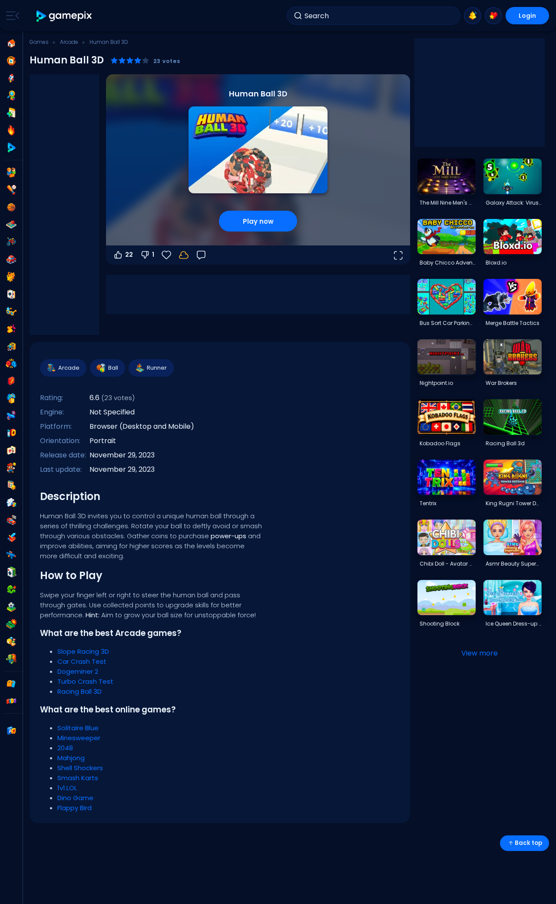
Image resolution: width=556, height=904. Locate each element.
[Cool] (11, 311)
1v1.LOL (67, 787)
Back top (528, 843)
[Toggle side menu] (11, 16)
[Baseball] (11, 190)
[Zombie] (11, 659)
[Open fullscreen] (398, 255)
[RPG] (11, 537)
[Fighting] (11, 363)
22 (129, 254)
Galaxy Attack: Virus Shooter (513, 202)
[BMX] (11, 242)
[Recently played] (11, 61)
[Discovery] (11, 95)
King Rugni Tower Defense (513, 503)
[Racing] (11, 520)
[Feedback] (201, 255)
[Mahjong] (11, 450)
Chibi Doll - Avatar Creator (447, 563)
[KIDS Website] (11, 701)
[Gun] (11, 415)
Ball (113, 368)
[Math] (11, 485)
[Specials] (11, 147)
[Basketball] (11, 207)
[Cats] (11, 276)
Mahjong (71, 757)
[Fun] (11, 398)
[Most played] (11, 78)
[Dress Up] (11, 329)
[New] (11, 113)
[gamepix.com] (64, 16)
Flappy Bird (74, 807)
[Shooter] (11, 554)
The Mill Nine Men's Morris (447, 202)
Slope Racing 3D (83, 651)
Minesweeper (78, 737)
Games (39, 42)
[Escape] (11, 346)
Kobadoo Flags (440, 443)
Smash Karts (77, 777)
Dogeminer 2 (77, 671)
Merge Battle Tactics (512, 323)
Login (527, 15)
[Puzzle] (11, 502)
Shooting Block (440, 623)
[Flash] (11, 381)
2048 (65, 747)
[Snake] (11, 589)
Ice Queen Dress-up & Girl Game (513, 623)
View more (479, 653)
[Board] (11, 224)
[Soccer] (11, 607)
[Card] (11, 294)
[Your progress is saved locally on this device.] (184, 255)
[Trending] (11, 130)
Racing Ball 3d (505, 443)
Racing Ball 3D (79, 691)
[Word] (11, 641)
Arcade (69, 42)
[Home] (11, 43)
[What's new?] (472, 15)
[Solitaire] (11, 572)
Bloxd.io (496, 262)
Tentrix (428, 503)
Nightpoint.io (436, 383)
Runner (157, 368)
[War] (11, 624)
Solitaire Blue (78, 727)
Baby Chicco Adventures (447, 262)
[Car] (11, 259)
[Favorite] (493, 15)
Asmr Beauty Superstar (513, 563)
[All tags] (11, 683)
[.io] (11, 433)
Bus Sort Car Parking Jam (447, 323)
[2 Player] (11, 172)
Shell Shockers (80, 767)
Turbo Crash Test (85, 681)
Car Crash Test (81, 661)
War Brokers (501, 383)
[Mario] (11, 468)
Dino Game (75, 797)
